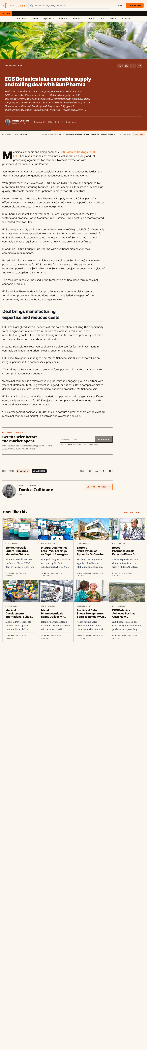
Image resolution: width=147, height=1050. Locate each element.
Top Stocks (48, 18)
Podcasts (125, 18)
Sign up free (134, 5)
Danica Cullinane (20, 121)
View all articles (97, 487)
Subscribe (104, 439)
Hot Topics (22, 18)
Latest (35, 18)
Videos (113, 18)
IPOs (102, 18)
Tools (89, 18)
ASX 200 (63, 18)
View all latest (133, 513)
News (9, 134)
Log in (119, 5)
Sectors (76, 18)
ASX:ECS (40, 471)
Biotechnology (23, 471)
